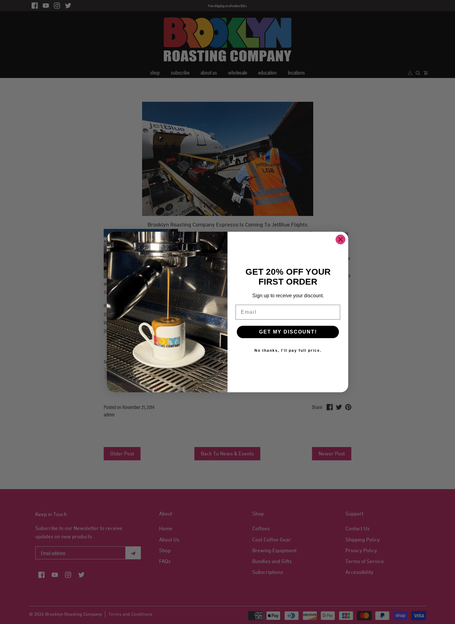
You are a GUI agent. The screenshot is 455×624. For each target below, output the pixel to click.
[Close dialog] (340, 239)
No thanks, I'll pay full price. (288, 350)
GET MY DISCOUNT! (288, 331)
